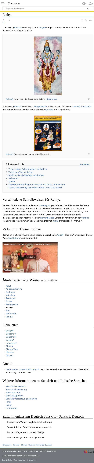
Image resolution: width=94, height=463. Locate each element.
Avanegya (10, 298)
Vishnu (9, 99)
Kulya (8, 285)
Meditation (13, 238)
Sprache (49, 109)
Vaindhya (10, 295)
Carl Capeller (12, 369)
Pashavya (10, 292)
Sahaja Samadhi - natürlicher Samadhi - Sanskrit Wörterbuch (28, 244)
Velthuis (85, 217)
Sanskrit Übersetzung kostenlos (21, 398)
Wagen (42, 27)
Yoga (59, 235)
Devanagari (44, 205)
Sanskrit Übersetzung (16, 389)
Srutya (9, 301)
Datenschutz (7, 460)
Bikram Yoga (12, 349)
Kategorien (7, 445)
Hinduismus (51, 99)
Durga (9, 330)
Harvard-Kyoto (47, 217)
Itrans (55, 220)
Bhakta (9, 346)
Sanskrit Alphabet (14, 395)
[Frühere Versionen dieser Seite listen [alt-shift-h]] (86, 20)
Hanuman (10, 343)
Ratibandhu (11, 313)
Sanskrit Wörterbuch (29, 369)
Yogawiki (14, 3)
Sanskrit (18, 27)
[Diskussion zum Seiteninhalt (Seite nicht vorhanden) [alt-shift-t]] (9, 20)
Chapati (9, 355)
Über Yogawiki (19, 460)
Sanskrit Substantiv (81, 106)
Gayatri (9, 340)
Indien (9, 405)
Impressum (31, 460)
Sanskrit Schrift (13, 392)
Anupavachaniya (14, 289)
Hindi (8, 401)
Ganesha (10, 333)
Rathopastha (12, 304)
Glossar (24, 445)
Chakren (10, 352)
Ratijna (9, 316)
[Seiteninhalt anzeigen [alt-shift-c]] (4, 20)
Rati (8, 310)
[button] (30, 257)
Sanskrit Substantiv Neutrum (40, 445)
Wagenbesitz (40, 106)
